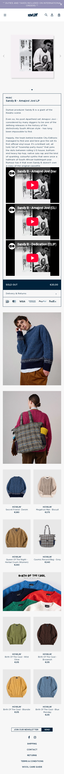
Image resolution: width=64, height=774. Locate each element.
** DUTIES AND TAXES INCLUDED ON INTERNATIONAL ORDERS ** (32, 4)
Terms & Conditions (32, 761)
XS (9, 552)
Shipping (32, 743)
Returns (32, 755)
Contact (32, 749)
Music (9, 97)
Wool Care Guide (32, 767)
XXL (18, 650)
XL (24, 503)
